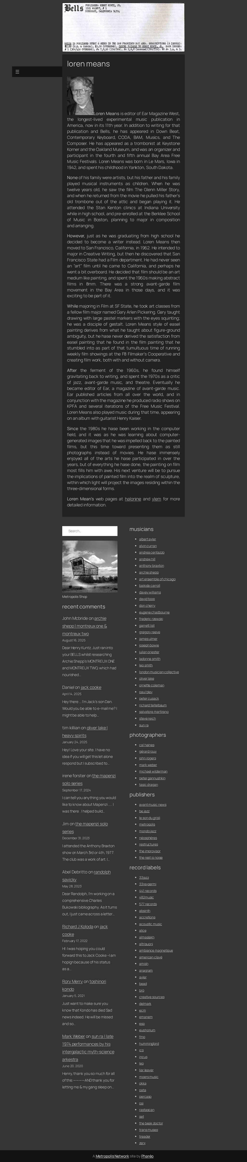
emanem (145, 1016)
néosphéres (148, 837)
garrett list (147, 625)
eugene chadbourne (154, 612)
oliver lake (146, 678)
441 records (148, 890)
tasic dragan (148, 784)
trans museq (148, 1129)
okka (142, 1083)
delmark (145, 1003)
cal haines (146, 744)
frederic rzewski (151, 618)
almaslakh (146, 937)
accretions (147, 917)
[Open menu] (17, 72)
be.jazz (144, 811)
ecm (142, 1010)
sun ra (143, 725)
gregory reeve (149, 632)
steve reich (147, 718)
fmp (142, 1036)
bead (143, 983)
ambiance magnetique (156, 950)
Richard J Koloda (77, 926)
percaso (145, 1096)
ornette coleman (151, 685)
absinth (144, 910)
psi (141, 1103)
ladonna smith (149, 658)
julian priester (149, 652)
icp (141, 1050)
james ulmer (148, 638)
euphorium (147, 1030)
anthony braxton (151, 565)
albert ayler (147, 539)
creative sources (151, 996)
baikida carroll (149, 585)
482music (146, 897)
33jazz (144, 877)
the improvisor (150, 851)
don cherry (147, 605)
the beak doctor (151, 1123)
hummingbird (149, 1043)
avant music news (152, 804)
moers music (148, 1076)
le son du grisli (149, 817)
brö (141, 990)
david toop (147, 598)
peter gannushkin (152, 778)
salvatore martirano (154, 711)
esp (142, 1023)
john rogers (147, 758)
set (141, 1116)
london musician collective (159, 672)
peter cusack (149, 698)
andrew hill (147, 559)
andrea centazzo (152, 552)
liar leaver (146, 1070)
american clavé (150, 957)
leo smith (146, 665)
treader (144, 1136)
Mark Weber (73, 1036)
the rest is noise (151, 857)
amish (143, 963)
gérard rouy (148, 751)
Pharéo (147, 1156)
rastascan (146, 1109)
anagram (146, 970)
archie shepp (149, 572)
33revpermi (147, 884)
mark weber (148, 764)
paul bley (145, 692)
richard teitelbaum (153, 705)
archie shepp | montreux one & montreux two (84, 625)
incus (143, 1056)
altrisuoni (146, 944)
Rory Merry (72, 981)
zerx (142, 1143)
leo (141, 1063)
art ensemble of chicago (157, 579)
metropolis (147, 824)
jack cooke (91, 687)
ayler (143, 977)
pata (142, 1090)
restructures (148, 844)
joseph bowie (149, 645)
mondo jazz (147, 831)
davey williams (150, 592)
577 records (148, 904)
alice (142, 930)
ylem (156, 499)
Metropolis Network (112, 1156)
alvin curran (148, 545)
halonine (133, 499)
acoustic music (150, 924)
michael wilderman (153, 771)
